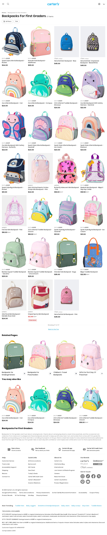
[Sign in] (99, 4)
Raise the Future (59, 477)
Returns (4, 473)
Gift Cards (31, 467)
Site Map (31, 495)
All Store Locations (34, 461)
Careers (57, 473)
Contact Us (6, 477)
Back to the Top (53, 329)
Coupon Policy (94, 493)
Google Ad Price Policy (9, 493)
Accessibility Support (9, 467)
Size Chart (31, 470)
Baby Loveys (76, 506)
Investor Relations (34, 483)
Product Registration (61, 483)
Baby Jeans (65, 506)
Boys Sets (85, 506)
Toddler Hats (19, 506)
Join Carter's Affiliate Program (64, 470)
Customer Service (8, 461)
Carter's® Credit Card (35, 477)
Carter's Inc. (58, 461)
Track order (6, 464)
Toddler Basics (96, 506)
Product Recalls (7, 495)
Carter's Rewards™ (34, 480)
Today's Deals (33, 473)
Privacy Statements (43, 493)
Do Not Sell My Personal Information (64, 493)
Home (4, 13)
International (58, 467)
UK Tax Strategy (20, 495)
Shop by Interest (42, 495)
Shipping (5, 470)
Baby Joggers (31, 506)
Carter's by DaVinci (60, 480)
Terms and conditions (26, 493)
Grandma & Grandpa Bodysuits (48, 506)
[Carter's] (53, 4)
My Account (32, 464)
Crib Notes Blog (59, 464)
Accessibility (83, 493)
